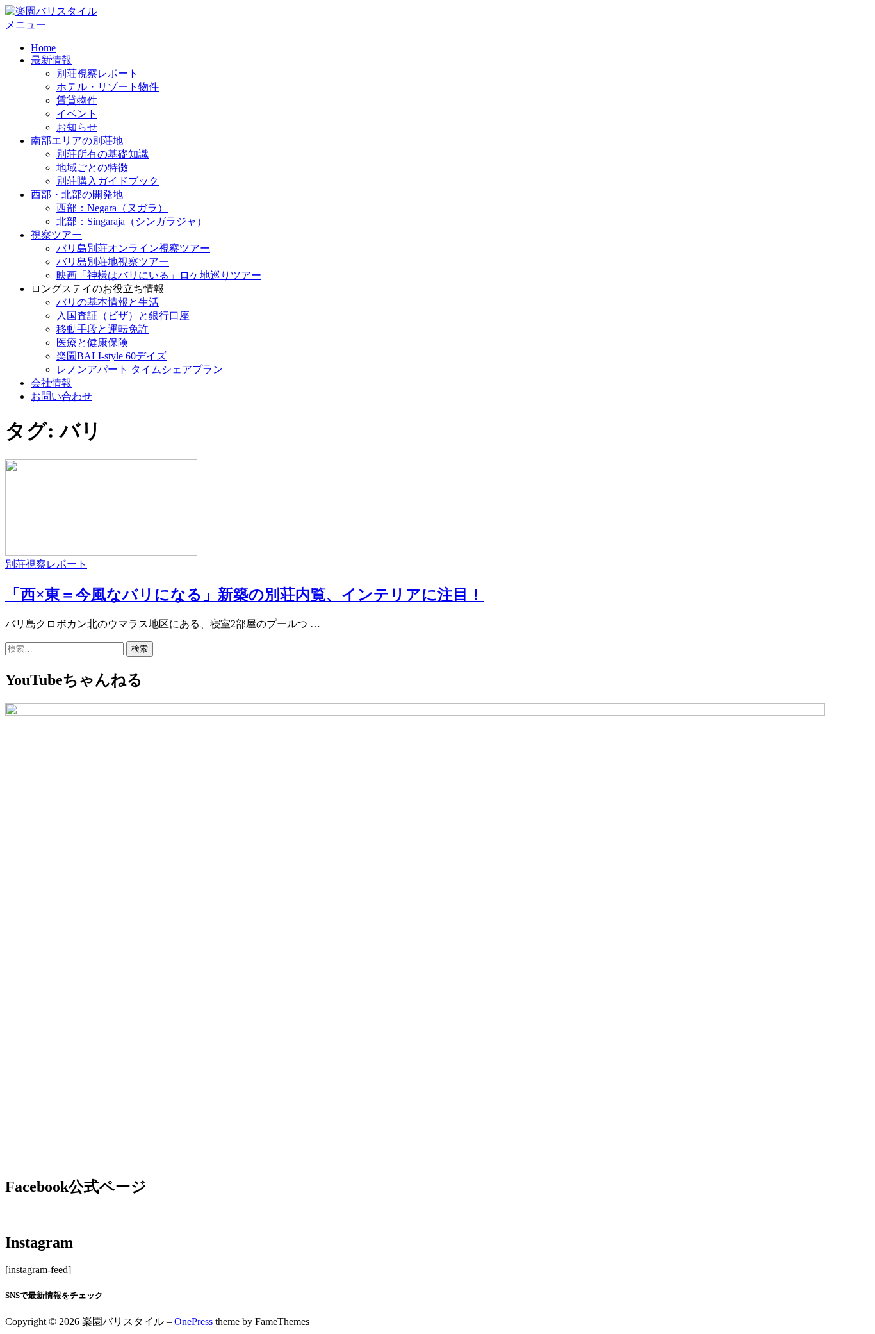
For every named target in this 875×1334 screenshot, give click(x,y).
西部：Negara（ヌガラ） (112, 207)
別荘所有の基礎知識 (102, 154)
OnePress (193, 1321)
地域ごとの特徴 (92, 167)
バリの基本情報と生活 (107, 302)
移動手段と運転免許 (102, 329)
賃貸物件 (76, 100)
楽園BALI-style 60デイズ (111, 355)
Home (43, 47)
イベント (76, 113)
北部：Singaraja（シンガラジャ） (131, 221)
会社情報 (51, 382)
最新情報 (51, 59)
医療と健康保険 (92, 342)
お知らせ (76, 127)
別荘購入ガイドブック (107, 181)
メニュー (25, 24)
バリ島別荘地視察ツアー (112, 261)
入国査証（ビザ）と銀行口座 (123, 315)
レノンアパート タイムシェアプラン (139, 369)
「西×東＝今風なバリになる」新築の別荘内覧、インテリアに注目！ (244, 594)
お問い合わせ (61, 396)
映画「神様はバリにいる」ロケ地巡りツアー (158, 275)
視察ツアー (56, 234)
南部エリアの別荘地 (77, 140)
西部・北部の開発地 (77, 194)
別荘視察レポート (97, 73)
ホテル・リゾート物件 (107, 86)
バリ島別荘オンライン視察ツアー (133, 248)
